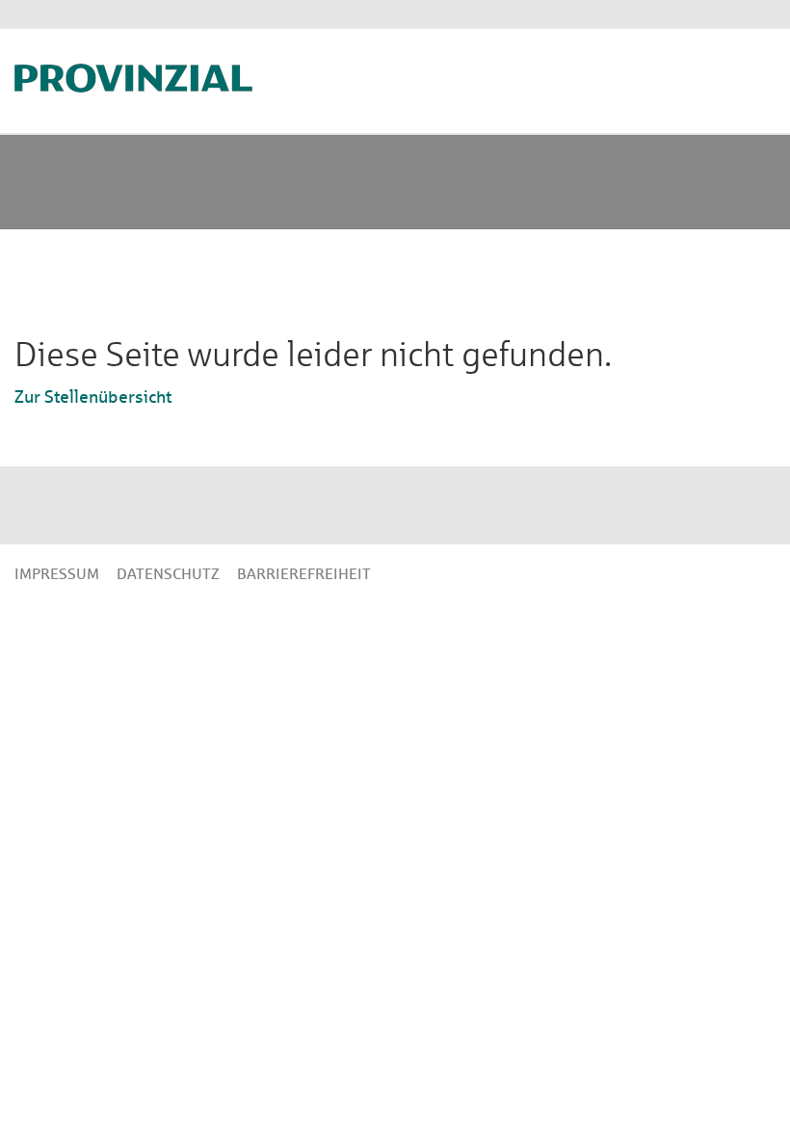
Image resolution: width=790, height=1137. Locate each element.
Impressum (56, 574)
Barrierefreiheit (304, 574)
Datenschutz (168, 574)
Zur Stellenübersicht (92, 396)
